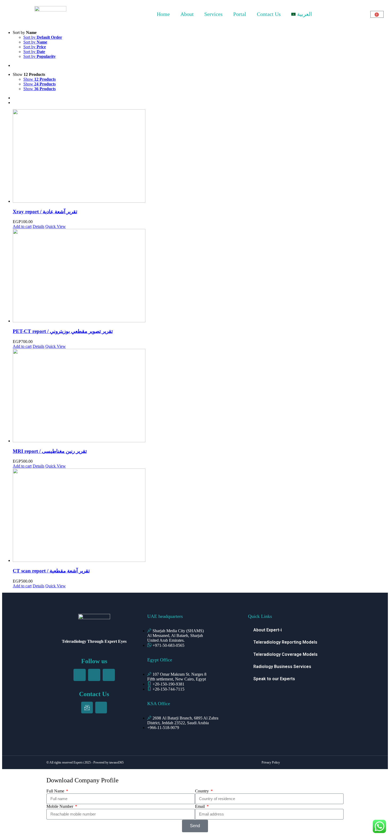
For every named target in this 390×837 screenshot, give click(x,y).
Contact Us (269, 14)
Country (202, 791)
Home (163, 14)
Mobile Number (60, 806)
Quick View (55, 226)
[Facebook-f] (79, 675)
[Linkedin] (94, 675)
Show (39, 79)
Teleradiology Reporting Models (285, 642)
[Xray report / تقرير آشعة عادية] (200, 156)
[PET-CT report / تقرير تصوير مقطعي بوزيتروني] (200, 276)
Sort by (42, 37)
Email (200, 806)
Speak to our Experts (274, 678)
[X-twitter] (109, 675)
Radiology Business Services (282, 666)
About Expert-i (267, 629)
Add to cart (22, 226)
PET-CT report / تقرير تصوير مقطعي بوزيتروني (63, 331)
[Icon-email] (87, 707)
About (187, 14)
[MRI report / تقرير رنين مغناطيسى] (200, 396)
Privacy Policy (271, 762)
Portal (239, 14)
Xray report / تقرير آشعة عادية (45, 211)
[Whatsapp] (101, 707)
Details (38, 226)
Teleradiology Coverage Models (285, 654)
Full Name (55, 791)
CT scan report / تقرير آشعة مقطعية (51, 571)
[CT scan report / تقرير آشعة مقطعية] (200, 516)
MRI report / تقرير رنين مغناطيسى (50, 451)
